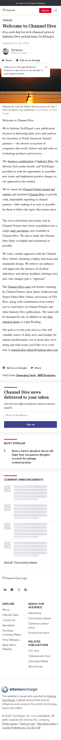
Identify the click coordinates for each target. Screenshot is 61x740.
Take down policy (47, 723)
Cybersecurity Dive (39, 656)
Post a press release (25, 562)
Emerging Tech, (27, 375)
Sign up (45, 10)
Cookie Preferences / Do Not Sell (21, 727)
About (5, 609)
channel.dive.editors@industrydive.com (34, 350)
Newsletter (8, 625)
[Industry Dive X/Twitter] (18, 589)
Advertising (34, 613)
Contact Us (8, 620)
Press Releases (10, 639)
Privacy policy (10, 723)
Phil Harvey (17, 49)
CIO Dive (33, 650)
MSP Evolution (46, 375)
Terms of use (27, 723)
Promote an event (38, 632)
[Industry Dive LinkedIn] (5, 589)
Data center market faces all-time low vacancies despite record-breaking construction (33, 456)
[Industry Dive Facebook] (11, 589)
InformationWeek (38, 661)
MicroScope (35, 666)
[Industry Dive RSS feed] (25, 589)
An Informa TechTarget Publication (30, 3)
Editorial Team (10, 614)
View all (8, 562)
